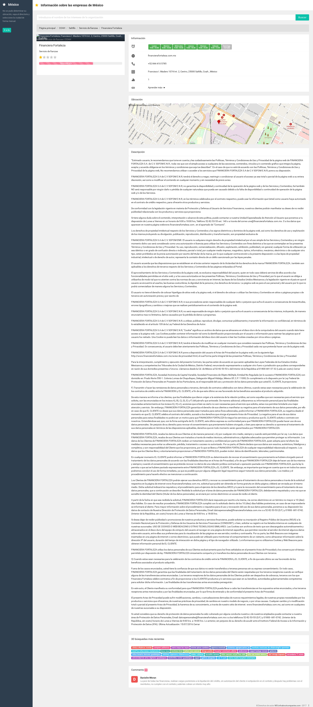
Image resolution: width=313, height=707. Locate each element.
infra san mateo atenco (256, 654)
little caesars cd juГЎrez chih (233, 654)
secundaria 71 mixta (295, 654)
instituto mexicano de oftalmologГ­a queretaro (270, 648)
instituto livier (177, 651)
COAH (62, 28)
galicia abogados (209, 658)
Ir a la (7, 30)
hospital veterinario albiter (225, 651)
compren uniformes (162, 648)
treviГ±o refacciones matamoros (145, 651)
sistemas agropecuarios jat (238, 648)
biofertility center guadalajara (180, 658)
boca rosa (165, 651)
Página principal (47, 28)
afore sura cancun (192, 651)
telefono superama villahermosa (176, 654)
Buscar (302, 17)
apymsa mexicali (218, 648)
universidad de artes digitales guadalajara (149, 658)
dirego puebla (207, 651)
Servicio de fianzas (88, 28)
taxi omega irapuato (276, 654)
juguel (197, 658)
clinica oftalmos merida (142, 648)
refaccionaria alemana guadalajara (146, 654)
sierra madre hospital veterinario (241, 658)
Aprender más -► (157, 87)
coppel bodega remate (259, 651)
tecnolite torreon (212, 654)
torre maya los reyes (180, 648)
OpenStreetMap (139, 105)
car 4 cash (222, 658)
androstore (243, 651)
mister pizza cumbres (200, 648)
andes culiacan (197, 654)
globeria (273, 651)
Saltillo (72, 28)
